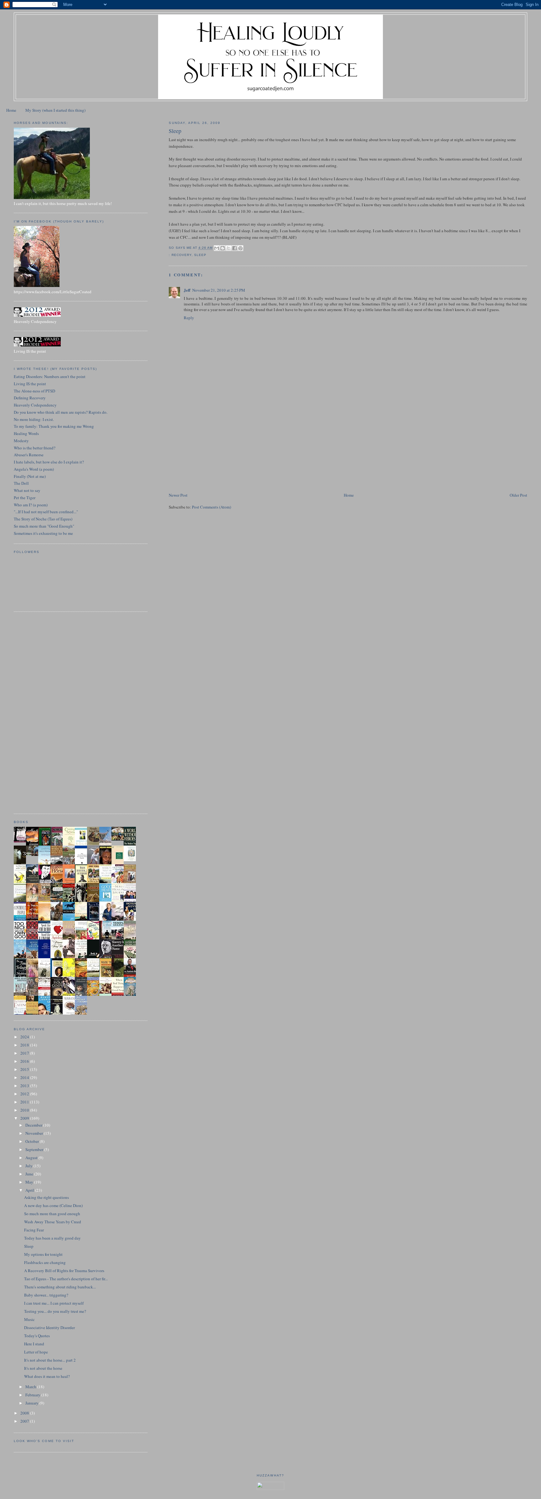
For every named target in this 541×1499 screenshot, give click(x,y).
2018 (25, 1045)
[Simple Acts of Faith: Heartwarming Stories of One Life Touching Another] (95, 844)
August (32, 1157)
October (32, 1141)
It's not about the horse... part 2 (50, 1360)
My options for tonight (43, 1254)
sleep (200, 255)
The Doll (21, 483)
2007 (25, 1421)
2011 (25, 1102)
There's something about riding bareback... (60, 1287)
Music (29, 1319)
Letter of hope (36, 1352)
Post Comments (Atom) (211, 507)
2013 (25, 1085)
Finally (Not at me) (30, 476)
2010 (25, 1110)
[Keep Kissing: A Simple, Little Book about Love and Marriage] (21, 841)
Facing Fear (34, 1230)
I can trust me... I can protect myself (54, 1303)
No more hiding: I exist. (34, 419)
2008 (25, 1413)
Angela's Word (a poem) (34, 469)
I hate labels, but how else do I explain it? (49, 462)
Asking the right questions (46, 1197)
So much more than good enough (52, 1213)
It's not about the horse (43, 1368)
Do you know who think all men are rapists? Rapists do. (60, 412)
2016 (25, 1061)
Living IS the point (30, 383)
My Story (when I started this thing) (55, 110)
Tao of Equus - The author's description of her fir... (66, 1279)
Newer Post (178, 495)
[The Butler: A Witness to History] (107, 939)
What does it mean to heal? (47, 1376)
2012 (25, 1094)
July (29, 1166)
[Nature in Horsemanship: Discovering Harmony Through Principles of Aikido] (34, 882)
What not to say (27, 490)
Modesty (21, 440)
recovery (182, 255)
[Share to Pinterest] (240, 248)
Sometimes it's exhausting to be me (43, 533)
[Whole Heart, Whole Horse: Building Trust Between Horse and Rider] (131, 882)
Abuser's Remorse (29, 455)
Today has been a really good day (52, 1238)
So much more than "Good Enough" (44, 526)
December (34, 1125)
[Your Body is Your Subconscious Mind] (131, 859)
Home (11, 110)
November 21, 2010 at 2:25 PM (218, 290)
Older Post (518, 495)
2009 (25, 1118)
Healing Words (26, 433)
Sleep (28, 1246)
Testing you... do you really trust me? (55, 1311)
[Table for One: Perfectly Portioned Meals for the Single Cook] (119, 839)
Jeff (187, 290)
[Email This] (217, 248)
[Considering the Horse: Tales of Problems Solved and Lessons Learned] (46, 901)
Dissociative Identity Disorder (49, 1327)
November (34, 1133)
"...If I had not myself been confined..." (46, 511)
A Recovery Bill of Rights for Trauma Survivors (64, 1270)
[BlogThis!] (222, 248)
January (32, 1403)
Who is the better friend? (34, 448)
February (33, 1395)
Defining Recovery (30, 398)
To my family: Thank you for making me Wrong (54, 426)
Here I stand (34, 1344)
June (29, 1174)
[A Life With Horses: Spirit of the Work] (34, 854)
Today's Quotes (37, 1335)
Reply (189, 317)
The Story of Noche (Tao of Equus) (43, 519)
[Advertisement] (216, 448)
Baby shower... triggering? (46, 1295)
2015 (25, 1069)
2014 (25, 1077)
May (29, 1182)
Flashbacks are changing (45, 1262)
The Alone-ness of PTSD (34, 391)
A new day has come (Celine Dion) (53, 1205)
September (34, 1149)
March (31, 1386)
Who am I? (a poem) (31, 505)
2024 (25, 1037)
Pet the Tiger (24, 497)
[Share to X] (228, 248)
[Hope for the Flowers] (70, 976)
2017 (25, 1053)
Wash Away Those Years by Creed (52, 1222)
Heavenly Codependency (35, 405)
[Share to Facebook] (234, 248)
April (30, 1190)
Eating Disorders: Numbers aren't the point (49, 376)
